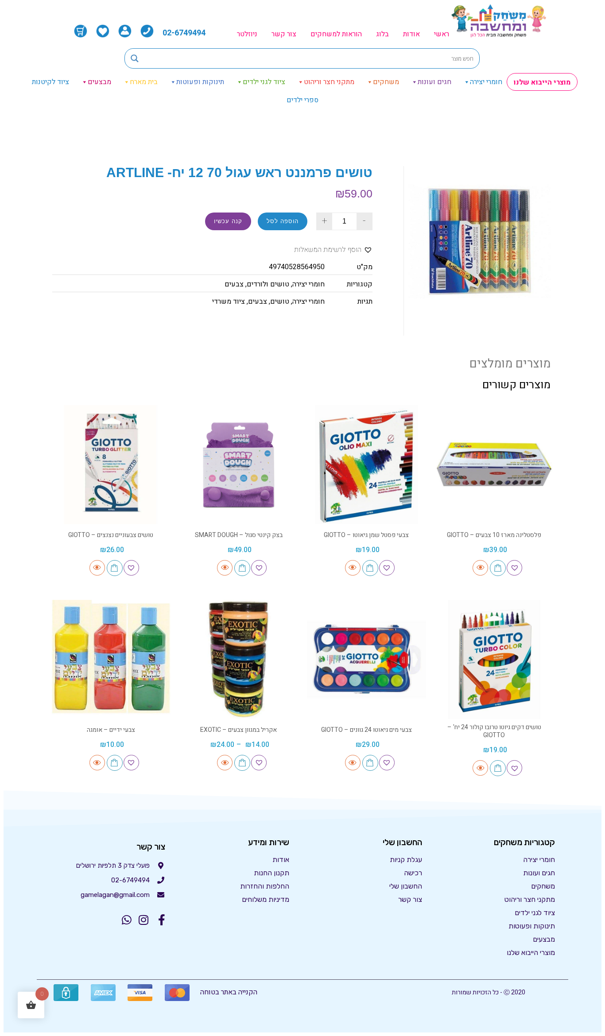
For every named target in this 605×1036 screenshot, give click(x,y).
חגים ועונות (434, 82)
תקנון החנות (271, 873)
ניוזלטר (247, 34)
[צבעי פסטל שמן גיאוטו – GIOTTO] (366, 464)
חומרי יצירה (486, 82)
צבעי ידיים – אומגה (111, 729)
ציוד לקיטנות (50, 82)
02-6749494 (184, 33)
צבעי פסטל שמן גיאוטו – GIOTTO (366, 535)
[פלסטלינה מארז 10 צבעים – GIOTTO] (494, 464)
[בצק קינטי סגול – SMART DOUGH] (239, 464)
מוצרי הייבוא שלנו (542, 82)
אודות (411, 34)
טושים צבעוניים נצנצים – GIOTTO (110, 535)
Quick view (480, 568)
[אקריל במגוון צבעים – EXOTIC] (239, 659)
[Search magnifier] (134, 58)
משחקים (386, 82)
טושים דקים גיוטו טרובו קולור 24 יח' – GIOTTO (494, 731)
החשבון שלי (405, 886)
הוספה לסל (283, 221)
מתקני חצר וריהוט (329, 82)
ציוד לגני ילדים (264, 82)
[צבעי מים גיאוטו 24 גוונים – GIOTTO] (366, 659)
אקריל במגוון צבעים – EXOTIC (238, 729)
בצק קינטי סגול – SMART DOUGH (239, 535)
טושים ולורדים (268, 284)
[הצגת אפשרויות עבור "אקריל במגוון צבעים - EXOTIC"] (242, 763)
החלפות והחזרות (264, 886)
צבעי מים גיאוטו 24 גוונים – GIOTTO (366, 729)
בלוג (382, 34)
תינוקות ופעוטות (200, 82)
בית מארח (144, 82)
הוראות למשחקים (336, 34)
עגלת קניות (406, 859)
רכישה (413, 873)
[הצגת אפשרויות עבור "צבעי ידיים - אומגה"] (115, 763)
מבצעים (99, 82)
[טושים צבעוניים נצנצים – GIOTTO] (111, 464)
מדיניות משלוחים (265, 899)
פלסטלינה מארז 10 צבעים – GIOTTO (494, 535)
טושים (279, 301)
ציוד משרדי (228, 301)
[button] (333, 250)
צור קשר (283, 34)
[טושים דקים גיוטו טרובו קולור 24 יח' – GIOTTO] (494, 659)
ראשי (441, 34)
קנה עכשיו (228, 221)
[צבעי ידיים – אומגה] (111, 659)
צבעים (234, 284)
